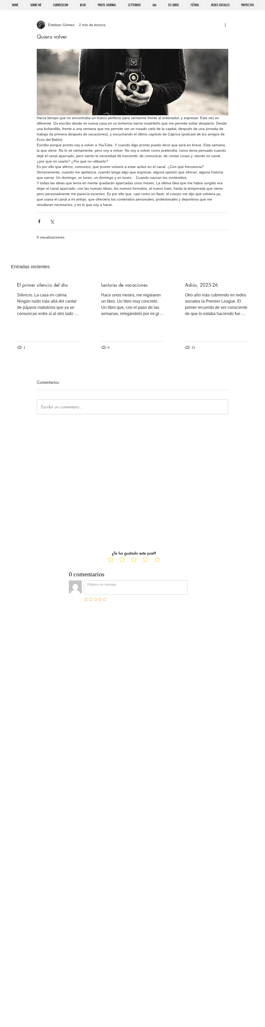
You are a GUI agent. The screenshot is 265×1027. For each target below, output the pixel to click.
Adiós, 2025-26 (201, 285)
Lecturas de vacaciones (124, 285)
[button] (220, 5)
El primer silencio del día (42, 285)
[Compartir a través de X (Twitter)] (51, 221)
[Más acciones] (225, 25)
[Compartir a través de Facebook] (39, 221)
